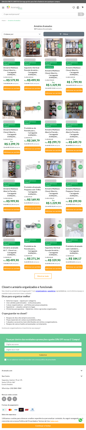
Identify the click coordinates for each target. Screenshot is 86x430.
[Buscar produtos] (81, 14)
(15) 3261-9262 (15, 388)
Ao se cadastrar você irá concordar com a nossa (31, 360)
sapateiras (51, 291)
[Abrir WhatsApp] (80, 420)
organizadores (41, 291)
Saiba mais (54, 421)
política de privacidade (48, 360)
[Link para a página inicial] (4, 21)
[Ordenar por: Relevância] (22, 34)
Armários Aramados (14, 20)
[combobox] (43, 14)
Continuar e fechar (43, 426)
